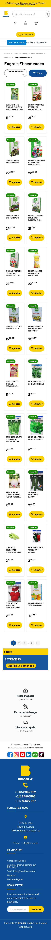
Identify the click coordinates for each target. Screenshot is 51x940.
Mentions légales (15, 879)
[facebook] (9, 754)
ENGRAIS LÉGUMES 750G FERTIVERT (14, 327)
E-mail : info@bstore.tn (25, 843)
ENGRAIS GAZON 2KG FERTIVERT (12, 217)
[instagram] (16, 754)
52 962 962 (27, 34)
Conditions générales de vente (21, 871)
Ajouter (16, 126)
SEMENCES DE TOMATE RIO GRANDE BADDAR (13, 605)
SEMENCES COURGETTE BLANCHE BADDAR (13, 550)
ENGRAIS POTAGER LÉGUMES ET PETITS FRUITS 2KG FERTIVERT (14, 273)
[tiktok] (41, 754)
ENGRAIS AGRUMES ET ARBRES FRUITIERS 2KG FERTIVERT (36, 107)
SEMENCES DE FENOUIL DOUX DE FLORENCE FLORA (13, 494)
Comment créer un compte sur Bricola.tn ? (21, 866)
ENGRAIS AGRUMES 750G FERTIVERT (36, 604)
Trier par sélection (16, 73)
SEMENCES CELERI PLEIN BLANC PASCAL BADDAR (14, 439)
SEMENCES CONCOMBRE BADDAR (33, 494)
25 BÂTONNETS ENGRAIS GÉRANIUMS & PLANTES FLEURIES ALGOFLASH (14, 384)
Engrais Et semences (21, 665)
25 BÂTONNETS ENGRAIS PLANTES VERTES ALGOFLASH (14, 107)
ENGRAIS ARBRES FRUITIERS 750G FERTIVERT (35, 328)
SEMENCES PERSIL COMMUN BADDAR (36, 438)
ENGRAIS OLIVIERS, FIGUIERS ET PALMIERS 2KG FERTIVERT (36, 218)
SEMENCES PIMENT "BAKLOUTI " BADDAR (36, 550)
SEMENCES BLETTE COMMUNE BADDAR (36, 383)
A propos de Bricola (16, 861)
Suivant (36, 643)
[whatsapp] (34, 754)
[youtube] (22, 754)
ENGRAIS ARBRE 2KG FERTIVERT (12, 161)
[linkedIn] (28, 754)
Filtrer (39, 73)
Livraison (11, 875)
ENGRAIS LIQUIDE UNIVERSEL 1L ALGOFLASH (35, 273)
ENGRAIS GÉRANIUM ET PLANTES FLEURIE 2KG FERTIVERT (36, 162)
